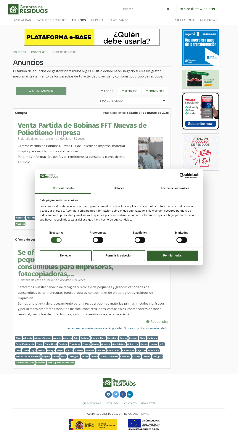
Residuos (130, 91)
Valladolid (125, 356)
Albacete (20, 217)
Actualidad (22, 20)
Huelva (144, 344)
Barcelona (112, 338)
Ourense (89, 350)
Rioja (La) (141, 350)
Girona (95, 344)
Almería (57, 338)
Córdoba (63, 344)
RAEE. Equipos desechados (60, 362)
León (18, 350)
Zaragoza (157, 356)
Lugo (33, 350)
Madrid (41, 350)
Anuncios (79, 20)
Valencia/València (109, 356)
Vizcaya (136, 356)
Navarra (79, 350)
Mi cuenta (208, 20)
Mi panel (97, 20)
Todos (108, 91)
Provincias (38, 52)
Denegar (65, 255)
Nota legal (113, 403)
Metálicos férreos (25, 362)
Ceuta (39, 344)
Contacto (130, 403)
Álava (18, 338)
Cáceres (133, 338)
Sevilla (55, 356)
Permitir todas (172, 255)
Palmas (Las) (113, 350)
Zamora (146, 356)
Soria (63, 356)
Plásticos (20, 223)
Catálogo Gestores (51, 20)
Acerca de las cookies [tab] (174, 188)
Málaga (51, 350)
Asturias (67, 338)
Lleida (26, 350)
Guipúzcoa (132, 344)
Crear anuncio (42, 91)
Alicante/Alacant (42, 338)
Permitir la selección (119, 255)
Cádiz (142, 338)
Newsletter (148, 403)
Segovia (46, 356)
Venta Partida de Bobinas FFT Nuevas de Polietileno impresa (82, 129)
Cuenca (86, 344)
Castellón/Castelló (25, 344)
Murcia (69, 350)
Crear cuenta (185, 20)
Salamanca (153, 350)
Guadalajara (118, 344)
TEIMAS (145, 413)
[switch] (98, 240)
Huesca (153, 344)
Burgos (123, 338)
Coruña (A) (75, 344)
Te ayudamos (118, 20)
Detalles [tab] (119, 188)
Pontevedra (128, 350)
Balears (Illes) (98, 338)
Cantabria (152, 338)
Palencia (100, 350)
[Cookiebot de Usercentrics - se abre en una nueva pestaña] (182, 176)
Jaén (162, 344)
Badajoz (85, 338)
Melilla (60, 350)
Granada (105, 344)
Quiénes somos (92, 403)
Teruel (85, 356)
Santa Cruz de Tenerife (28, 356)
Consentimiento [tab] (63, 188)
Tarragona (74, 356)
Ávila (76, 338)
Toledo (94, 356)
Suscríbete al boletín (199, 9)
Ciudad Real (51, 344)
